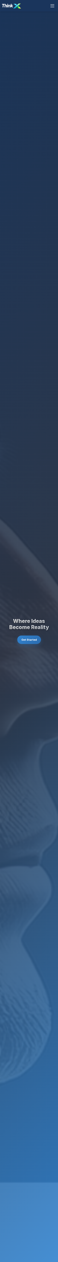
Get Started (29, 639)
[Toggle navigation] (52, 6)
